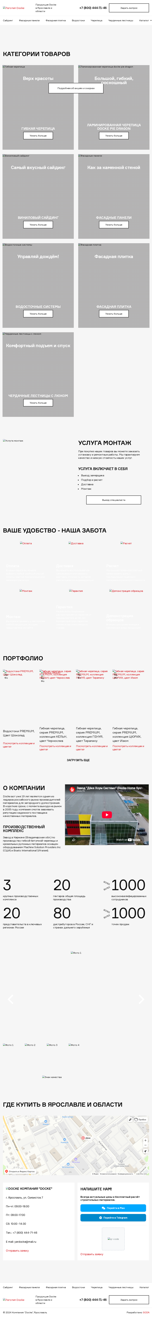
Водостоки (78, 20)
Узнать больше (38, 135)
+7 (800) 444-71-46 (93, 8)
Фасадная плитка (56, 20)
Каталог (144, 1287)
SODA (146, 1312)
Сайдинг (8, 20)
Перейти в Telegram (115, 1217)
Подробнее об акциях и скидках (76, 88)
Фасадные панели (29, 20)
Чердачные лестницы (120, 20)
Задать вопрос (129, 7)
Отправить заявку (17, 1250)
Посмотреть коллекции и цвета (19, 745)
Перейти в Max (116, 1208)
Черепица (96, 20)
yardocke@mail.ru (25, 1241)
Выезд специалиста (113, 499)
